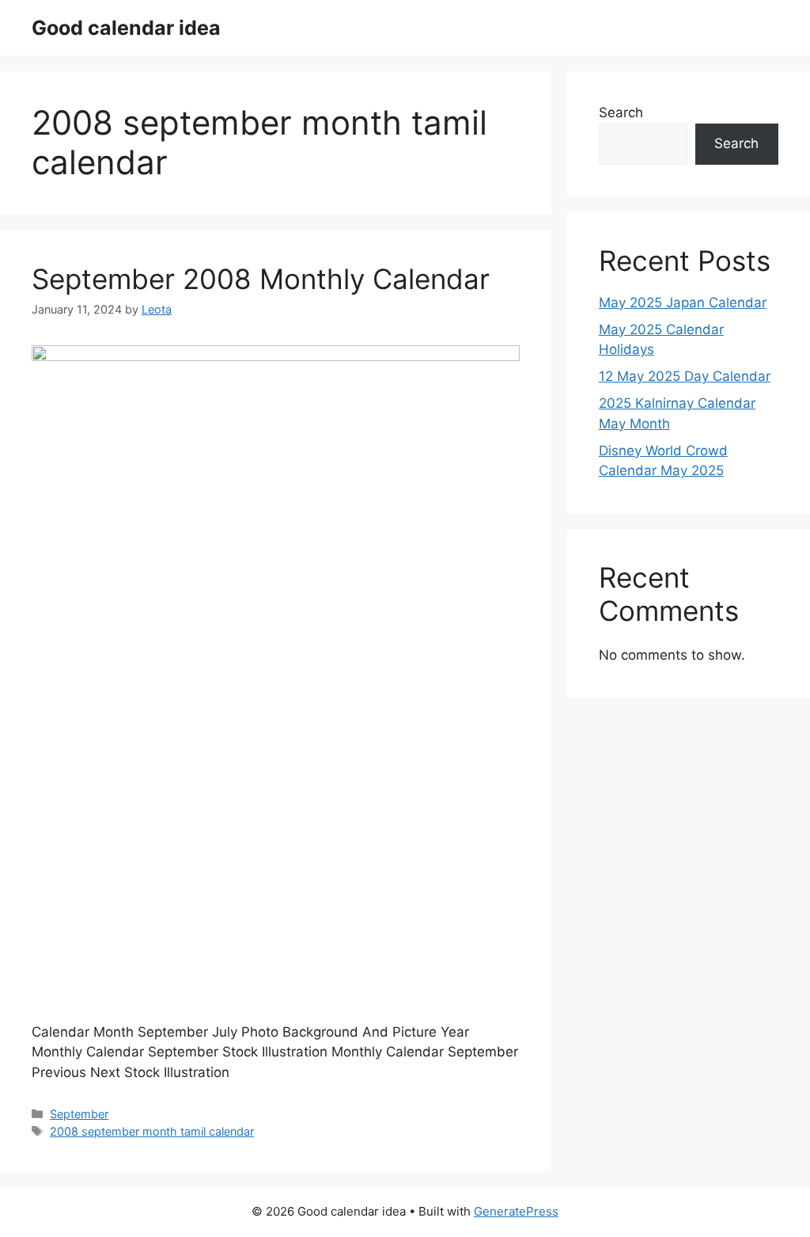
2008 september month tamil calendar (152, 1131)
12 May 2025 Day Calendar (684, 376)
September (79, 1114)
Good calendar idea (126, 28)
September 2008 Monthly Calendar (261, 278)
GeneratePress (516, 1211)
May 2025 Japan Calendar (682, 302)
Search (621, 112)
